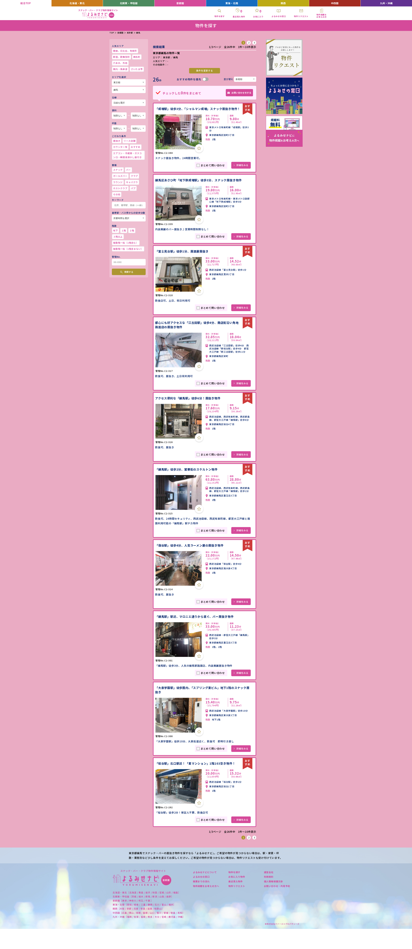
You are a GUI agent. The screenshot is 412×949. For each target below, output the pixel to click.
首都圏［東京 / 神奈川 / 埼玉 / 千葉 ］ (133, 900)
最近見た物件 (235, 881)
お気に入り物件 (236, 876)
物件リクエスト (236, 886)
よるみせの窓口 (201, 876)
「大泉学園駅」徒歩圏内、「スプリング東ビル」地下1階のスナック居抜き (202, 690)
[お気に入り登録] (199, 148)
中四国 (335, 3)
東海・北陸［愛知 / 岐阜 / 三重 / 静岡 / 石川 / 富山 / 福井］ (144, 904)
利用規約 (268, 876)
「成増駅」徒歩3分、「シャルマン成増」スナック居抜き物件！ (197, 109)
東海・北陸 (231, 3)
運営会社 (268, 872)
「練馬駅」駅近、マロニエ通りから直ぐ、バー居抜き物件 (194, 616)
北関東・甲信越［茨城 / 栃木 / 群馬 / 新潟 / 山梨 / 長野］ (143, 896)
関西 (283, 3)
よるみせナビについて (205, 872)
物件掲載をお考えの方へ (206, 886)
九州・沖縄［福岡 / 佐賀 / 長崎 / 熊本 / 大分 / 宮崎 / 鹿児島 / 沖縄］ (149, 916)
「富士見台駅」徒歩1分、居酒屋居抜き (181, 251)
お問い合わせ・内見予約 (277, 886)
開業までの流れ (201, 881)
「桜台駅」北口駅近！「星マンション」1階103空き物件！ (195, 763)
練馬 (138, 32)
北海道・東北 (77, 3)
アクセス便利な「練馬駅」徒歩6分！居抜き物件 (187, 398)
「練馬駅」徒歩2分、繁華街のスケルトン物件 (186, 469)
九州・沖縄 (386, 3)
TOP (111, 32)
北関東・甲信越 (129, 3)
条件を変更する (204, 70)
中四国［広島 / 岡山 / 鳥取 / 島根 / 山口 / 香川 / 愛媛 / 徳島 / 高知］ (149, 912)
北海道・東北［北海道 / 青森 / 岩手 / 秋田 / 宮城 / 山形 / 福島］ (146, 892)
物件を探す (234, 872)
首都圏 (180, 3)
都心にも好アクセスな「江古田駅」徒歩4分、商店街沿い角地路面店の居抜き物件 (197, 324)
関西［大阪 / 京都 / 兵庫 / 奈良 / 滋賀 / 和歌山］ (138, 908)
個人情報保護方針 (273, 881)
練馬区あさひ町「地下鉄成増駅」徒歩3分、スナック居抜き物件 (198, 180)
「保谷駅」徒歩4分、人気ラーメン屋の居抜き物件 (189, 545)
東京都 (130, 32)
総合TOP (25, 3)
